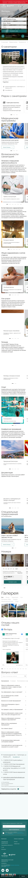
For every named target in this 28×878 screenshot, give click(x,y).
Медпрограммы (13, 42)
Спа (21, 597)
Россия (15, 841)
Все (2, 597)
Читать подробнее (7, 649)
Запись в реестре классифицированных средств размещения (12, 786)
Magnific (7, 866)
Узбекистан (17, 843)
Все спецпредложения (6, 516)
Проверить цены (13, 581)
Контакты (3, 849)
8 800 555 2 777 (4, 861)
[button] (10, 338)
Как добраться (8, 90)
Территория (15, 597)
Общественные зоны (7, 601)
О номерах (13, 681)
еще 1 (17, 568)
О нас (2, 847)
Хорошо (23, 876)
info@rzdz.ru (4, 863)
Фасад (7, 597)
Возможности (22, 42)
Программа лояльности (7, 845)
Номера (15, 599)
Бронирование (5, 681)
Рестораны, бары (6, 599)
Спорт (17, 601)
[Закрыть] (26, 1)
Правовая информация (15, 865)
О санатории (4, 42)
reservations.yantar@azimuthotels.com (14, 777)
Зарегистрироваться (14, 829)
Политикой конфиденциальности (18, 833)
